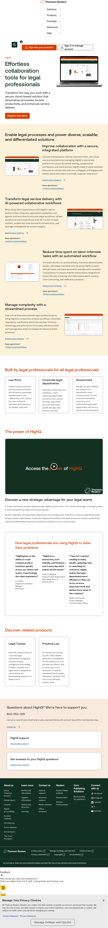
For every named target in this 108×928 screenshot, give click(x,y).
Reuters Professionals (62, 803)
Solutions (52, 9)
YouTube (97, 811)
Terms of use (85, 851)
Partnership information (26, 792)
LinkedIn (97, 802)
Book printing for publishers (80, 798)
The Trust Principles (8, 837)
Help (49, 33)
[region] (54, 912)
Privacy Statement (27, 916)
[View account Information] (21, 42)
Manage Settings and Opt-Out (62, 851)
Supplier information (26, 799)
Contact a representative (53, 188)
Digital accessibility (9, 810)
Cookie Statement (10, 916)
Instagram (98, 798)
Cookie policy (37, 851)
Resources (52, 27)
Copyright (58, 854)
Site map (25, 811)
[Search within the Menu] (14, 45)
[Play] (54, 466)
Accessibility (75, 854)
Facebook (98, 793)
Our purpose (9, 823)
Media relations (45, 804)
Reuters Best (61, 797)
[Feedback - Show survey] (1, 876)
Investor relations (7, 817)
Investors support (43, 799)
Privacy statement (39, 854)
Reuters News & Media (62, 792)
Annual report (9, 800)
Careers (7, 804)
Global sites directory (26, 806)
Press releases (10, 827)
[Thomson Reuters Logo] (54, 2)
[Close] (103, 900)
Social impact (9, 832)
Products (51, 15)
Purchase (52, 21)
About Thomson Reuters (8, 793)
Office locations (43, 810)
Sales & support (42, 792)
